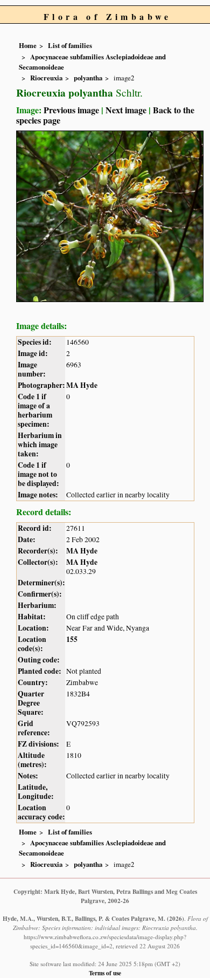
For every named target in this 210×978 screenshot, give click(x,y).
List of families (70, 45)
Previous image (71, 110)
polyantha (88, 78)
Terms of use (105, 972)
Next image (126, 110)
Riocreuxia (46, 78)
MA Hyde (81, 385)
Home (28, 45)
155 (72, 639)
